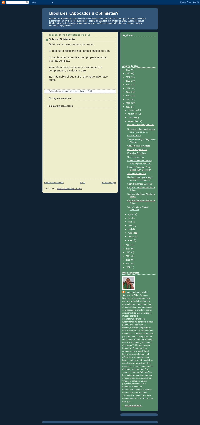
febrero (131, 237)
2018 (128, 99)
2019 (128, 96)
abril (130, 229)
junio (130, 222)
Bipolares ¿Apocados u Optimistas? (84, 13)
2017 (128, 103)
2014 (128, 249)
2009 (128, 267)
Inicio (82, 183)
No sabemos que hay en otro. (140, 125)
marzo (131, 233)
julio (130, 218)
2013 (128, 252)
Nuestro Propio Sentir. (137, 150)
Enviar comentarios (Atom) (69, 189)
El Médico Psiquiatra (136, 153)
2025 (128, 73)
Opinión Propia (134, 136)
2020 (128, 92)
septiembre (133, 121)
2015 (128, 245)
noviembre (133, 114)
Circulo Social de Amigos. (139, 146)
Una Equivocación (135, 157)
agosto (131, 214)
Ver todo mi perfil (133, 405)
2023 (128, 81)
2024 (128, 77)
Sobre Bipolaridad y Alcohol (139, 184)
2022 (128, 85)
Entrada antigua (109, 183)
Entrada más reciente (54, 183)
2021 (128, 88)
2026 (128, 70)
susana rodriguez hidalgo (136, 292)
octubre (131, 118)
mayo (131, 226)
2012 (128, 256)
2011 (128, 260)
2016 (128, 107)
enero (131, 240)
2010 (128, 264)
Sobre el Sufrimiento (136, 174)
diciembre (132, 110)
